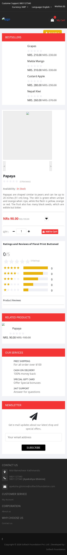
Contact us (7, 523)
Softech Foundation (55, 549)
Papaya (16, 328)
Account (52, 32)
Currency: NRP (19, 7)
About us (6, 511)
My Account (7, 499)
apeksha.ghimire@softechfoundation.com (32, 486)
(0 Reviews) (25, 181)
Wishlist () (60, 6)
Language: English (41, 7)
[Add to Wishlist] (46, 219)
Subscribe (33, 447)
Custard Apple (36, 76)
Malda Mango (35, 61)
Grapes (31, 46)
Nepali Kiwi (34, 91)
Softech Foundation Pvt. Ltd (35, 544)
